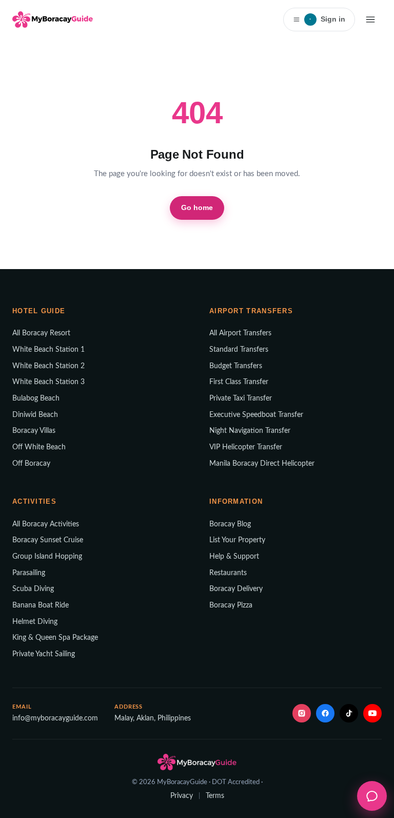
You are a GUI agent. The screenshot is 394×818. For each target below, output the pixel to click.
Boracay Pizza (230, 605)
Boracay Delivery (236, 589)
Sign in (327, 19)
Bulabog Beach (36, 398)
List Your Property (237, 540)
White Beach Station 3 (48, 382)
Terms (215, 796)
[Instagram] (301, 713)
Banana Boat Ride (40, 605)
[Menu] (370, 19)
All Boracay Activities (45, 524)
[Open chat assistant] (372, 796)
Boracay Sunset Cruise (47, 540)
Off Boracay (31, 463)
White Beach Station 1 (48, 349)
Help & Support (234, 556)
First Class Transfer (238, 382)
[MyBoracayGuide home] (52, 19)
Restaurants (228, 573)
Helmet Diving (34, 621)
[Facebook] (325, 713)
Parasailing (28, 573)
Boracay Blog (230, 524)
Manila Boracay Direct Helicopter (261, 463)
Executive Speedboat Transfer (256, 414)
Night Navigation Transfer (249, 430)
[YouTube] (372, 713)
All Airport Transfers (240, 333)
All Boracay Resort (41, 333)
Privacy (181, 796)
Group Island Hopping (47, 556)
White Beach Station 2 (48, 366)
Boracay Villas (33, 430)
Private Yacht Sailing (43, 654)
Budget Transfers (235, 366)
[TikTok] (349, 713)
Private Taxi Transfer (240, 398)
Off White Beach (39, 447)
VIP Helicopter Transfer (245, 447)
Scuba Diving (33, 589)
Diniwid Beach (35, 414)
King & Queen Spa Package (55, 637)
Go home (197, 207)
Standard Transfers (238, 349)
